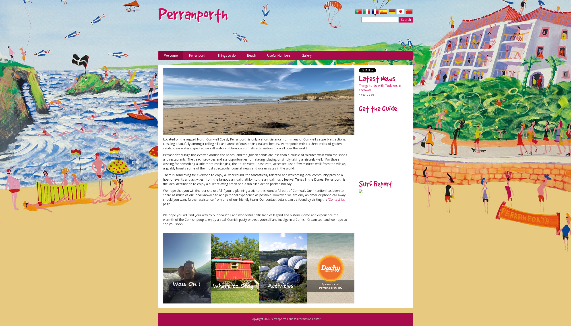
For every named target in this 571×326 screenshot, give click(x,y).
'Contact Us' (336, 199)
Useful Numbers (279, 55)
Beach (251, 55)
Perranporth (197, 55)
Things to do (226, 55)
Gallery (307, 55)
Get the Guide (378, 108)
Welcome (171, 55)
